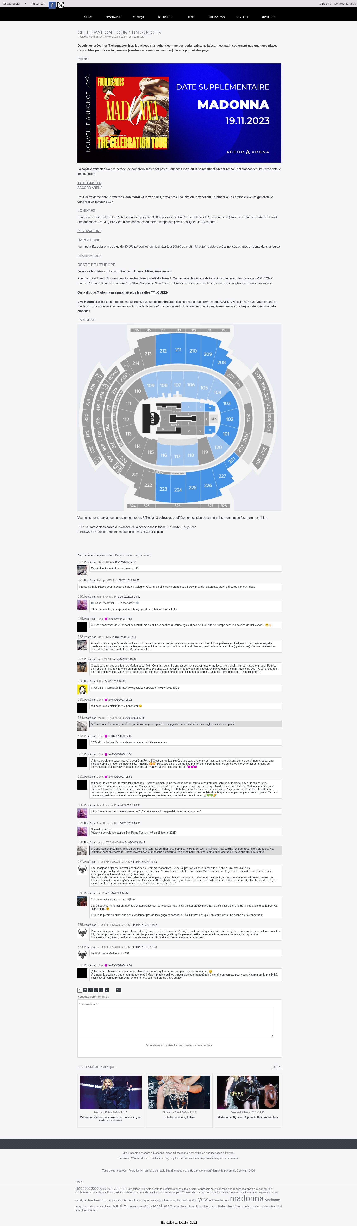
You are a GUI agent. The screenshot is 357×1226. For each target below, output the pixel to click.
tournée (254, 1206)
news (88, 17)
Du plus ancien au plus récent (133, 555)
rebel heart (162, 1206)
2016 (117, 1188)
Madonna (272, 1200)
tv (88, 1210)
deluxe (196, 1192)
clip (184, 1188)
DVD (203, 1192)
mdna (91, 1206)
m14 (211, 1200)
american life (136, 1188)
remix (245, 1206)
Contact (242, 17)
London (192, 1200)
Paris (108, 1206)
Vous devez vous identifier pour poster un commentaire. (179, 1045)
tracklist (276, 1206)
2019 (124, 1188)
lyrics (202, 1199)
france (234, 1192)
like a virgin (156, 1200)
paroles (119, 1205)
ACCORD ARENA (89, 187)
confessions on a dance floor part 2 (98, 1192)
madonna (247, 1198)
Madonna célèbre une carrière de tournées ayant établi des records (111, 1118)
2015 (110, 1188)
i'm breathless (92, 1200)
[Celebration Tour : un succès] (179, 64)
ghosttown (245, 1192)
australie (157, 1188)
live (166, 1200)
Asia (148, 1188)
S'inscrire (325, 4)
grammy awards (262, 1192)
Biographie (113, 17)
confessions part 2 (172, 1192)
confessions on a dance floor (254, 1188)
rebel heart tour (184, 1206)
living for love (178, 1200)
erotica (211, 1192)
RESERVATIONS (89, 231)
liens (191, 17)
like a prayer (141, 1200)
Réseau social (11, 4)
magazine (81, 1206)
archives (268, 17)
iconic (104, 1200)
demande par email (223, 1170)
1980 (78, 1188)
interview (127, 1200)
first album (223, 1192)
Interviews (216, 17)
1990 (86, 1188)
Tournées (165, 17)
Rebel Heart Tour (229, 1206)
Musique (139, 17)
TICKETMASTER (89, 183)
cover (188, 1192)
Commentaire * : (88, 1004)
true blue (80, 1210)
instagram (115, 1200)
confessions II (226, 1188)
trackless (264, 1206)
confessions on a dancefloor (140, 1192)
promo (133, 1206)
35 (118, 990)
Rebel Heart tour (206, 1206)
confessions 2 (207, 1188)
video (93, 1210)
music (100, 1206)
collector (192, 1188)
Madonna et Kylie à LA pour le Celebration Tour (248, 1117)
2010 (102, 1188)
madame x (222, 1200)
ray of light (145, 1206)
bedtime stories (172, 1188)
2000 (95, 1188)
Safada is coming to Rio (179, 1117)
